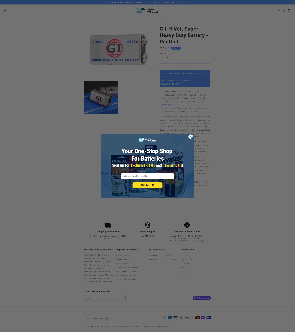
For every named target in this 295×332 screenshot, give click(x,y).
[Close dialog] (191, 137)
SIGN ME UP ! (147, 185)
